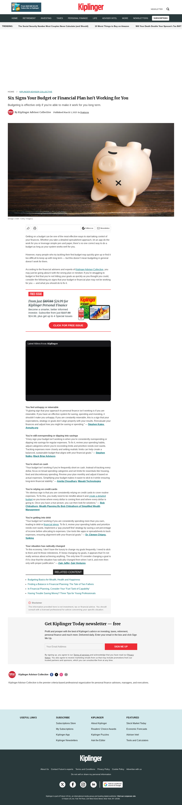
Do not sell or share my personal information (91, 777)
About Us (45, 772)
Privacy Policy (103, 772)
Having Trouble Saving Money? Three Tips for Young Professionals (62, 593)
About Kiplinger (99, 726)
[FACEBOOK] (52, 674)
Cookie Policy (118, 772)
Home (11, 92)
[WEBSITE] (66, 674)
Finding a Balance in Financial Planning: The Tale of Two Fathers (61, 584)
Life (95, 18)
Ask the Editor (98, 743)
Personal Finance (78, 18)
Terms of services (82, 655)
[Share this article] (28, 228)
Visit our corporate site (126, 799)
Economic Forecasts (136, 732)
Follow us (89, 228)
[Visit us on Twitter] (62, 787)
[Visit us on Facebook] (73, 787)
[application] (68, 371)
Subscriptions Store (66, 726)
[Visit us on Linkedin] (93, 787)
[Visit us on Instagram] (83, 787)
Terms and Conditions (85, 772)
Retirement (29, 18)
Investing (46, 18)
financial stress (51, 524)
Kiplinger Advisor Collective (35, 92)
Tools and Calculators (137, 743)
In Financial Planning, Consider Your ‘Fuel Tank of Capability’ (59, 589)
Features (84, 112)
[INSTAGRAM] (62, 674)
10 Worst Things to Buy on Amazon (112, 26)
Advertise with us (134, 772)
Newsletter (105, 228)
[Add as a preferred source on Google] (111, 787)
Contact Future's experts (62, 772)
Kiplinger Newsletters (67, 743)
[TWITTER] (57, 674)
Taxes (60, 18)
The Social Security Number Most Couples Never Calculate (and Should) (53, 26)
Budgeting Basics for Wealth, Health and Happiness (54, 579)
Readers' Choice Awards (103, 732)
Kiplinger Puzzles (100, 737)
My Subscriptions (64, 732)
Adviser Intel (109, 18)
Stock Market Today (136, 726)
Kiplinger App (63, 737)
